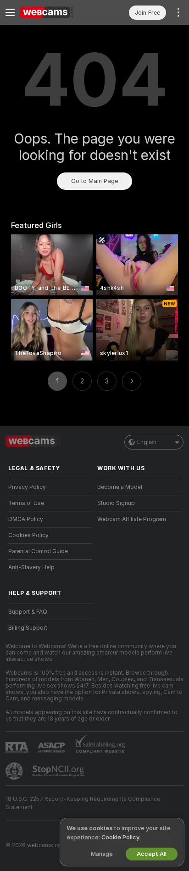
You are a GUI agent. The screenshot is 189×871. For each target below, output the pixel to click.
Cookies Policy (28, 535)
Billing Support (27, 628)
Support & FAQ (27, 612)
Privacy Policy (27, 487)
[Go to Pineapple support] (15, 771)
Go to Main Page (94, 181)
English (146, 442)
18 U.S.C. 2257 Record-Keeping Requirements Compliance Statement (83, 803)
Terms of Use (26, 503)
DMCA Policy (25, 519)
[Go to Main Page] (57, 12)
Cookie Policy (120, 837)
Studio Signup (116, 503)
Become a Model (119, 487)
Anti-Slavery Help (31, 567)
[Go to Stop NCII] (59, 771)
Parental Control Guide (38, 551)
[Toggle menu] (10, 12)
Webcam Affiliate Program (131, 519)
